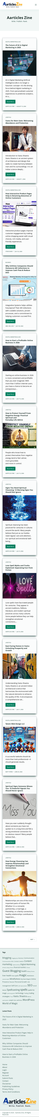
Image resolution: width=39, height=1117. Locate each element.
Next (31, 939)
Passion (11, 982)
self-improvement (22, 986)
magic (23, 975)
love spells (15, 976)
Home (4, 1064)
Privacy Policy (7, 1089)
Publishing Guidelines (11, 1086)
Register (5, 1073)
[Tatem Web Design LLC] (19, 739)
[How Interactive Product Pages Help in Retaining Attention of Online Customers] (19, 213)
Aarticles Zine (19, 1113)
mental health (5, 979)
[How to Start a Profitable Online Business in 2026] (19, 358)
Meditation (30, 976)
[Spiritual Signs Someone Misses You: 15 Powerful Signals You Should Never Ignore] (19, 806)
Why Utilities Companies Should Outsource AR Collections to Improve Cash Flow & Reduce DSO (19, 269)
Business (8, 262)
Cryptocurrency (16, 964)
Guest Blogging (11, 971)
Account (5, 1075)
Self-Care (14, 986)
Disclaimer (6, 1084)
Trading (26, 993)
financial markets (20, 967)
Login (4, 1070)
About (4, 1067)
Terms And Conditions (11, 1092)
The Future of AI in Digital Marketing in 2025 (16, 46)
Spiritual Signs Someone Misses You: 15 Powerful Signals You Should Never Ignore (18, 788)
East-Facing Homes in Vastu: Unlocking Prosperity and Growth (17, 648)
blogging (6, 957)
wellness (19, 1000)
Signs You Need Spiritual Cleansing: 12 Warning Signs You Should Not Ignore (19, 490)
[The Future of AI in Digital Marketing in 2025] (19, 63)
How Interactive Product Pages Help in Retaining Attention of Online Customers (18, 195)
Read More (11, 102)
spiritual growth (11, 993)
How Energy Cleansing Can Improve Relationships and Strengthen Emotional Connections (16, 864)
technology (19, 993)
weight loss (12, 1000)
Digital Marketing (27, 964)
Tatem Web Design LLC (15, 724)
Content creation (19, 961)
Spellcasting (13, 989)
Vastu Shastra (20, 996)
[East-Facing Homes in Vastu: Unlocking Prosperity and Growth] (19, 666)
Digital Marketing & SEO (13, 42)
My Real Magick (26, 979)
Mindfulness (15, 979)
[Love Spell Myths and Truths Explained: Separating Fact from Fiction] (19, 585)
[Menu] (36, 5)
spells (23, 989)
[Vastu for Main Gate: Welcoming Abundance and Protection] (19, 138)
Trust (11, 996)
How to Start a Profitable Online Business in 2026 (19, 341)
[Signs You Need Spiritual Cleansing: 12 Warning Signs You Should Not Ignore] (19, 508)
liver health (6, 975)
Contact (5, 1081)
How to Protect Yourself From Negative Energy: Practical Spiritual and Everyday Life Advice (18, 416)
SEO (29, 985)
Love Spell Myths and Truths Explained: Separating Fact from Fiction (19, 567)
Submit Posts (7, 1078)
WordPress (29, 999)
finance (11, 967)
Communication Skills (8, 961)
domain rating (5, 967)
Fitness (28, 967)
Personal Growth (21, 982)
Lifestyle (8, 117)
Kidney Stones (31, 971)
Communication (29, 958)
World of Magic (10, 1003)
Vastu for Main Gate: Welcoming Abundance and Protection (19, 122)
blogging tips (15, 958)
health (24, 971)
